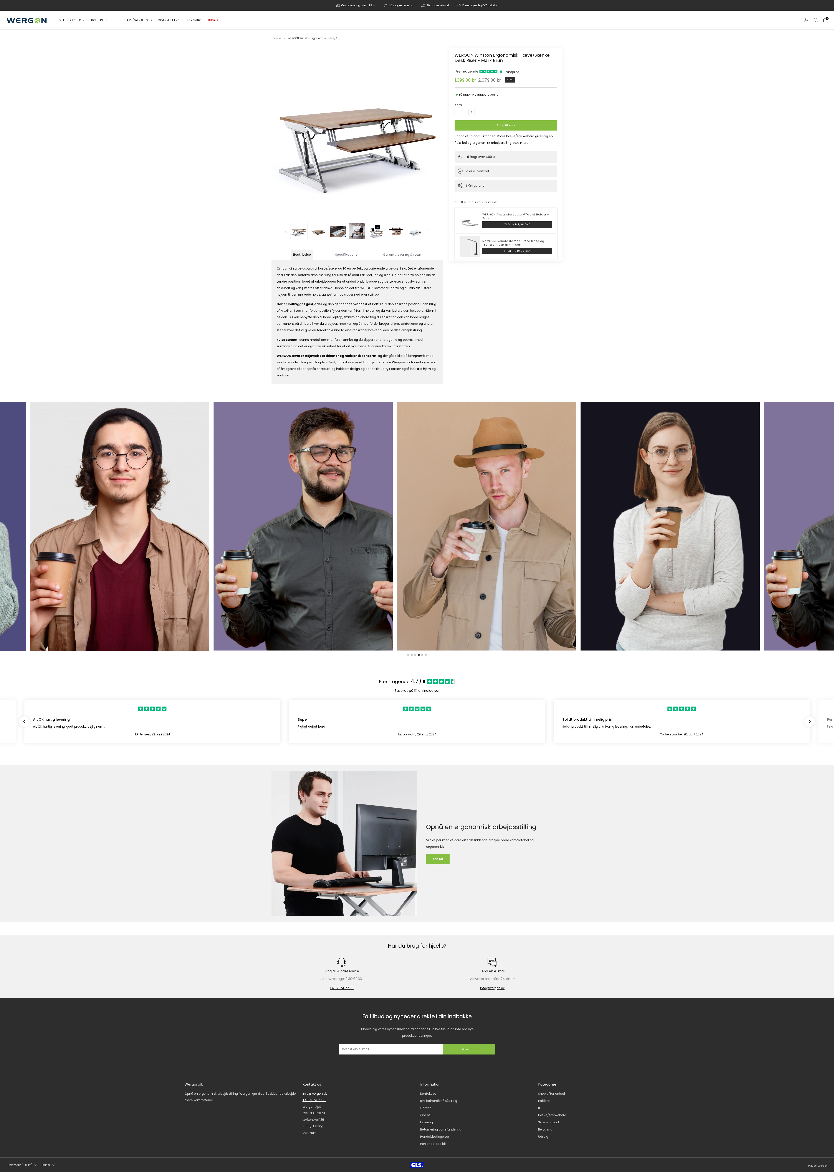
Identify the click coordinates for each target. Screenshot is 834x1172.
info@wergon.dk (492, 988)
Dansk (46, 1165)
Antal (458, 105)
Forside (276, 38)
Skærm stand (168, 20)
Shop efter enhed (68, 20)
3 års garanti (475, 185)
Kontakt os (428, 1093)
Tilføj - (517, 224)
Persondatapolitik (433, 1144)
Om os (425, 1115)
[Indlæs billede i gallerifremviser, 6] (396, 231)
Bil (116, 20)
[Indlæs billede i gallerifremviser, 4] (357, 231)
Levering (426, 1122)
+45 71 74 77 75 (342, 988)
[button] (24, 721)
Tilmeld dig (469, 1049)
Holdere (97, 20)
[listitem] (356, 5)
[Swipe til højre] (429, 231)
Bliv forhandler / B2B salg (438, 1101)
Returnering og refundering (440, 1129)
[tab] (302, 255)
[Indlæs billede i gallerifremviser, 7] (415, 231)
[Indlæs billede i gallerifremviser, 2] (318, 231)
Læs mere (520, 142)
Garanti (426, 1108)
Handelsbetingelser (434, 1136)
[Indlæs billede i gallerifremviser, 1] (299, 231)
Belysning (194, 20)
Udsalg (214, 20)
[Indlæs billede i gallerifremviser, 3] (337, 231)
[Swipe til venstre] (286, 231)
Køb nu (438, 859)
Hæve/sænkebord (138, 20)
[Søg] (816, 20)
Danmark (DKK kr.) (20, 1165)
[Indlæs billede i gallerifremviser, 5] (376, 231)
